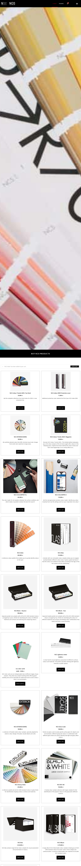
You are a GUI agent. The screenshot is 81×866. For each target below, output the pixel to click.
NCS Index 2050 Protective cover (61, 393)
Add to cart (20, 408)
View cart (75, 366)
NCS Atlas (61, 553)
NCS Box (20, 842)
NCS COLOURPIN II (61, 495)
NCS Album (60, 842)
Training (61, 3)
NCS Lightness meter (61, 654)
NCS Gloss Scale (61, 727)
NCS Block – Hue (61, 611)
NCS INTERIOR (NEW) (20, 437)
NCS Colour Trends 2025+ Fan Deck (20, 393)
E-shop (55, 3)
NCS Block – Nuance (20, 611)
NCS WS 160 (60, 785)
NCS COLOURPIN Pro (20, 495)
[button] (77, 3)
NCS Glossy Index (20, 785)
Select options (20, 683)
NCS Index (20, 553)
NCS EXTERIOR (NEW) (20, 727)
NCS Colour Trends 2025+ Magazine (60, 437)
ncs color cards (20, 669)
